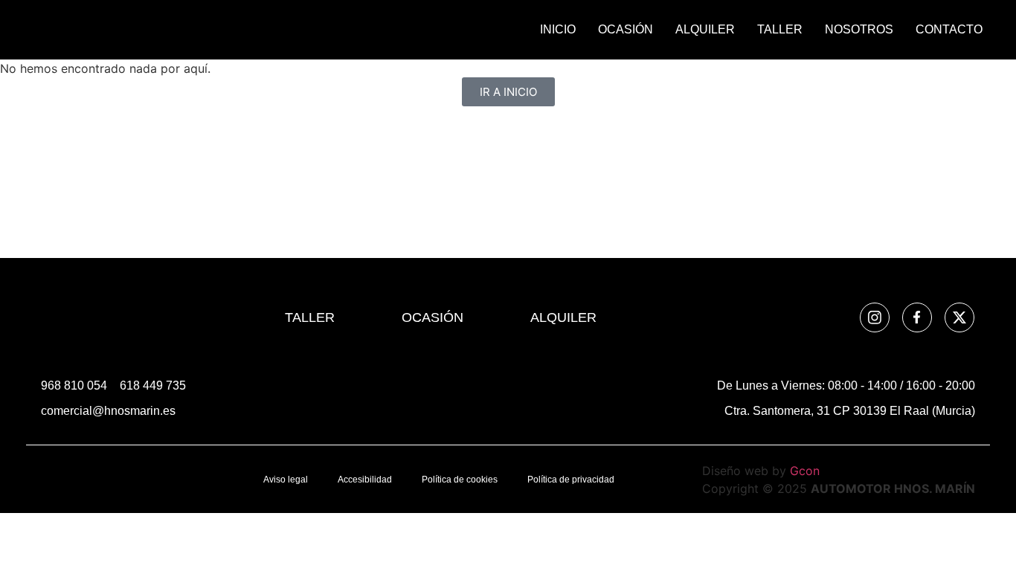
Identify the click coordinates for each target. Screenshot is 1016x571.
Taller (780, 29)
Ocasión (625, 29)
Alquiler (705, 29)
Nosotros (859, 29)
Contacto (949, 29)
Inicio (558, 29)
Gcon (805, 470)
